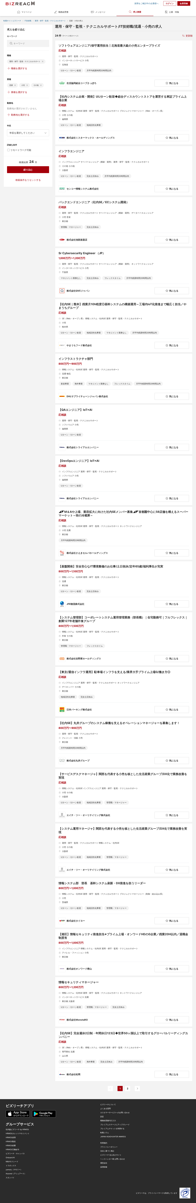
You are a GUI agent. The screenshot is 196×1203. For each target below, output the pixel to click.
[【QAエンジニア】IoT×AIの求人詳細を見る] (123, 429)
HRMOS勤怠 (11, 1141)
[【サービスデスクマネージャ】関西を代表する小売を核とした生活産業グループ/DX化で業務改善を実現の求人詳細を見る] (123, 795)
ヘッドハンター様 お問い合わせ (112, 1159)
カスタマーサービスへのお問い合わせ (115, 1112)
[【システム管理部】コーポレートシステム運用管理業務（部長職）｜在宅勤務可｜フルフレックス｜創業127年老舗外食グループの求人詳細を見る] (123, 638)
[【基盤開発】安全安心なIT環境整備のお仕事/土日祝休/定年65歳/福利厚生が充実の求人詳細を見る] (123, 586)
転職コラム (104, 1133)
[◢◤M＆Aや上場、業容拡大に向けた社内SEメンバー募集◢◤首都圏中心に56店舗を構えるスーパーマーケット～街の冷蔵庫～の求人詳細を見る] (123, 533)
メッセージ (100, 12)
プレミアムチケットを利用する (112, 1128)
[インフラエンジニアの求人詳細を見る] (123, 171)
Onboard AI (10, 1157)
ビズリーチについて (108, 1104)
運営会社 (103, 1163)
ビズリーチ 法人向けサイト (110, 1155)
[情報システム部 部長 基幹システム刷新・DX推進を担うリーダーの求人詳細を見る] (123, 903)
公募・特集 (174, 12)
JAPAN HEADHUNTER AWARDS (113, 1137)
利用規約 (103, 1143)
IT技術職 (28, 21)
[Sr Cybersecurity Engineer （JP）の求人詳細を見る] (123, 273)
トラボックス (11, 1165)
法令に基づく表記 (107, 1151)
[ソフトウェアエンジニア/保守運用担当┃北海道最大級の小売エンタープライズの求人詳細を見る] (123, 65)
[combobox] (28, 132)
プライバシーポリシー (109, 1147)
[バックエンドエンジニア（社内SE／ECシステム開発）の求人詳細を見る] (123, 222)
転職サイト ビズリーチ (12, 21)
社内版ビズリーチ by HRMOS (17, 1129)
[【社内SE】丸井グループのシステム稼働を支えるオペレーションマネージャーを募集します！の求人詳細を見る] (123, 742)
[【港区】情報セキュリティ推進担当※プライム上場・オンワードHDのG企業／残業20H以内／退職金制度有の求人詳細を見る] (123, 952)
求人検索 (137, 12)
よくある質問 (105, 1108)
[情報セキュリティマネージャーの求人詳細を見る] (123, 1002)
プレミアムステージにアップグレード (115, 1124)
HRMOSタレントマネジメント (17, 1133)
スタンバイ (10, 1177)
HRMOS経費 (11, 1145)
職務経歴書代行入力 (108, 1120)
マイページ (27, 12)
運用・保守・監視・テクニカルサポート (50, 21)
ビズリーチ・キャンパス (15, 1153)
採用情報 (103, 1167)
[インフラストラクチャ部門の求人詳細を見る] (123, 378)
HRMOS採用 (11, 1137)
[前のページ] (110, 1088)
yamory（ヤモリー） (14, 1169)
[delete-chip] (42, 61)
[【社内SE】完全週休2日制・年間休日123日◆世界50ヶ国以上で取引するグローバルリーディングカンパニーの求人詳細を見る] (123, 1054)
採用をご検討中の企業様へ (146, 3)
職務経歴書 (63, 12)
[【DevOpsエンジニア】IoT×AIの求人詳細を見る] (123, 480)
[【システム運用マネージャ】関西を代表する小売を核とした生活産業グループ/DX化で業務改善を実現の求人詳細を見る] (123, 850)
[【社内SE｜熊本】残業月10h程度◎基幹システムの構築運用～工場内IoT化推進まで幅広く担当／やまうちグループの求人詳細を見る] (123, 325)
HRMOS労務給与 (12, 1149)
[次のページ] (137, 1088)
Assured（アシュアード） (16, 1173)
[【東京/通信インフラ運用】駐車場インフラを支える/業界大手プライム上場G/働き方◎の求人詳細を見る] (123, 691)
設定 (102, 1116)
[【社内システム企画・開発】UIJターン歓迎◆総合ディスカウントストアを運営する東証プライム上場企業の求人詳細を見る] (123, 118)
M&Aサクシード (12, 1161)
